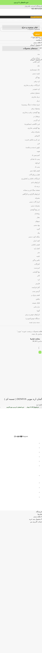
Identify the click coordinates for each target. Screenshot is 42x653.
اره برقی (37, 81)
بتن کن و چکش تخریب (32, 140)
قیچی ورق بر (35, 295)
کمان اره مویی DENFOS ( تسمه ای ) (23, 399)
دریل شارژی (36, 97)
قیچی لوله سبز (35, 171)
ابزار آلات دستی (34, 202)
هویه (38, 151)
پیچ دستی (37, 225)
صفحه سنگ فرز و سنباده (31, 190)
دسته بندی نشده (34, 322)
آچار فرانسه (36, 287)
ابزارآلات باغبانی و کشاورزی (30, 178)
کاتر (38, 276)
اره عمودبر (36, 89)
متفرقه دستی (35, 206)
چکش (38, 299)
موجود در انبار (35, 37)
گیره (38, 229)
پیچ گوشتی (36, 272)
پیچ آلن (37, 77)
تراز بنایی (37, 307)
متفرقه (37, 198)
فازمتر (38, 283)
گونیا (38, 311)
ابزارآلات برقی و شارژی (32, 85)
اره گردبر (37, 120)
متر (39, 252)
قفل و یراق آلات (34, 175)
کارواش (37, 136)
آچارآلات (37, 264)
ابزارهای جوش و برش (32, 314)
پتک (38, 233)
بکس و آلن (36, 260)
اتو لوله (37, 163)
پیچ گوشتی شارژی (34, 128)
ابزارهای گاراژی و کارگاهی (31, 194)
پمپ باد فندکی (35, 159)
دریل (38, 101)
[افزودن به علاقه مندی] (21, 394)
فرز (38, 143)
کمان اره (37, 248)
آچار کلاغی (36, 62)
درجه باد (37, 186)
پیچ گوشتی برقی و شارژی (31, 112)
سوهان (37, 221)
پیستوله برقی (35, 108)
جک (38, 66)
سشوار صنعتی (35, 93)
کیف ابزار (36, 241)
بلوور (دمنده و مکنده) (33, 147)
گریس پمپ (36, 291)
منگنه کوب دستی (34, 237)
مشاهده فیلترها (35, 339)
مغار (38, 217)
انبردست (37, 268)
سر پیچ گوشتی (35, 209)
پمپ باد (37, 167)
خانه (40, 331)
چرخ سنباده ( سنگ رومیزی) (31, 105)
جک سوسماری (35, 70)
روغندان (37, 213)
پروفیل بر (36, 116)
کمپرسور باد (36, 155)
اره (39, 279)
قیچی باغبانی (35, 245)
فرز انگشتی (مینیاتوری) (32, 124)
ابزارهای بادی (35, 182)
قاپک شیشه (36, 303)
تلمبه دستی (36, 74)
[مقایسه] (27, 394)
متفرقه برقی (35, 132)
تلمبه (38, 256)
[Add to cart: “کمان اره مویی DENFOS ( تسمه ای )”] (39, 394)
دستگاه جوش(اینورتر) (33, 318)
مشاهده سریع (33, 394)
